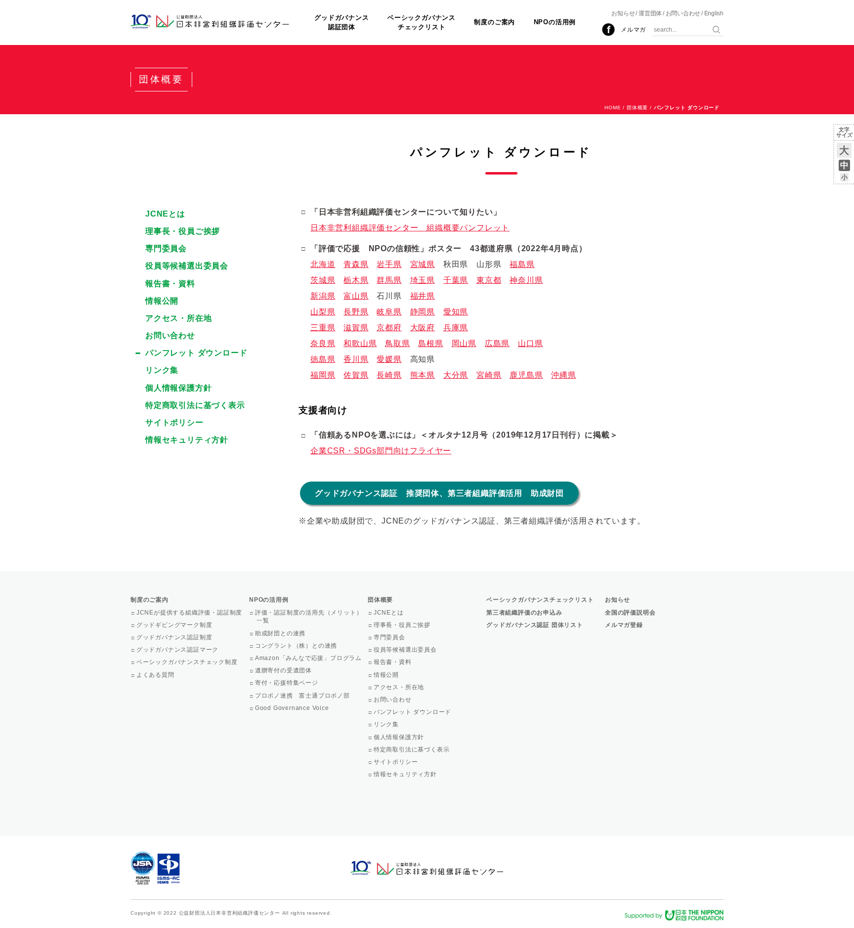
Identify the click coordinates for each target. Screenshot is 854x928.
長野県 (355, 312)
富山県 (355, 296)
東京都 (488, 280)
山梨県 (322, 312)
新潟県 (322, 296)
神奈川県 (526, 280)
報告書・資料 (170, 283)
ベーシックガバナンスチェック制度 (188, 662)
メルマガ (633, 29)
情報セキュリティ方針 (186, 440)
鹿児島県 (526, 375)
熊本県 (422, 375)
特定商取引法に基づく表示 (195, 405)
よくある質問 (156, 674)
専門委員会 (166, 248)
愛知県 (455, 312)
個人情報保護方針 (178, 388)
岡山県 (464, 343)
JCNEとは (165, 214)
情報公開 (161, 301)
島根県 (430, 343)
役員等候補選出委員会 (186, 266)
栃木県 (355, 280)
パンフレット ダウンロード (196, 353)
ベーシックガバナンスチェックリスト (421, 22)
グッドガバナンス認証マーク (178, 649)
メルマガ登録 (624, 624)
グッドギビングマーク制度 (175, 624)
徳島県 (322, 359)
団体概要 (637, 107)
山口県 (530, 343)
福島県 (522, 264)
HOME (612, 107)
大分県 (455, 375)
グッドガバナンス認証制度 (175, 637)
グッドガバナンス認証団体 (341, 22)
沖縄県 (563, 375)
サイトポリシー (174, 422)
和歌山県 (360, 343)
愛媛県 (389, 359)
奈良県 (322, 343)
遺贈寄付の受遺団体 (284, 670)
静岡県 (422, 312)
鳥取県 (397, 343)
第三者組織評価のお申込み (524, 612)
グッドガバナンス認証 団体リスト (534, 624)
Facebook (608, 29)
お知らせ (623, 13)
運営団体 (650, 13)
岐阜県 (389, 312)
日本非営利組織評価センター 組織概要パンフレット (410, 227)
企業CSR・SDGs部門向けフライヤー (380, 450)
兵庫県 (455, 327)
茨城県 (322, 280)
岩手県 (389, 264)
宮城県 (422, 264)
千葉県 (455, 280)
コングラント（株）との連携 (296, 645)
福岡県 (322, 375)
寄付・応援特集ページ (287, 682)
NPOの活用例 (555, 22)
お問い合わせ (683, 13)
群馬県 (389, 280)
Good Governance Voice (292, 708)
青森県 (355, 264)
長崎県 (389, 375)
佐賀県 (355, 375)
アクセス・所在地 (178, 318)
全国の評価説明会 (630, 612)
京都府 (389, 327)
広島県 (497, 343)
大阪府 (422, 327)
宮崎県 (488, 375)
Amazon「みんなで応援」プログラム (309, 658)
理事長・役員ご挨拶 (182, 231)
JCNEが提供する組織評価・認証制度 (190, 612)
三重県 (322, 327)
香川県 (355, 359)
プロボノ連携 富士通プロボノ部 (303, 695)
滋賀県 (355, 327)
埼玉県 (422, 280)
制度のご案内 (494, 22)
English (714, 13)
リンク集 (161, 370)
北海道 (322, 264)
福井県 (422, 296)
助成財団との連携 (280, 633)
